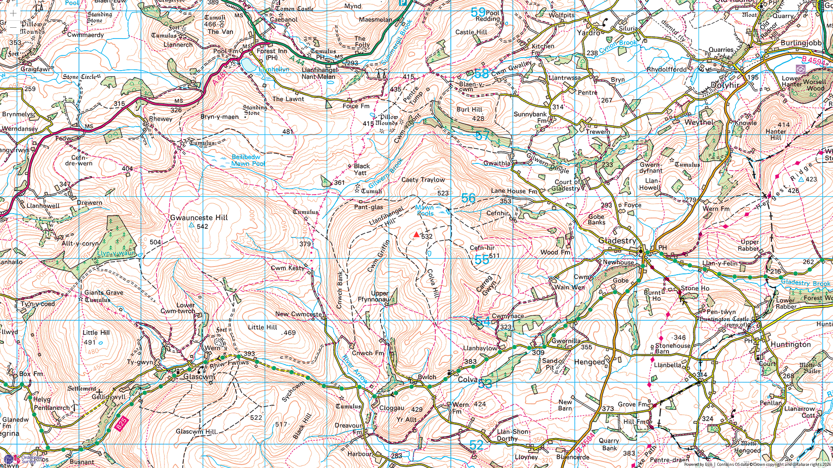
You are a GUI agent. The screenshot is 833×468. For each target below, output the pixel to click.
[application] (416, 234)
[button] (13, 13)
